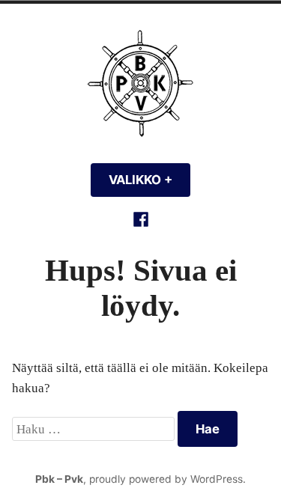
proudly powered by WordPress (166, 479)
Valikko (149, 179)
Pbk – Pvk (59, 479)
